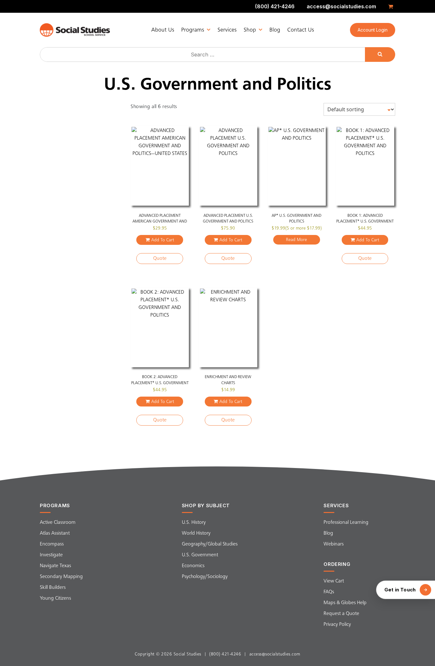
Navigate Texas (55, 565)
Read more (296, 240)
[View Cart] (391, 6)
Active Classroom (57, 522)
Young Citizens (55, 598)
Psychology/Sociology (205, 576)
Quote (160, 258)
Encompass (52, 544)
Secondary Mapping (61, 576)
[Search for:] (203, 54)
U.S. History (194, 522)
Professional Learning (346, 522)
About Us (162, 30)
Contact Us (300, 30)
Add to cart (162, 240)
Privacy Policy (337, 624)
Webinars (334, 544)
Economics (193, 565)
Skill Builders (53, 587)
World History (196, 533)
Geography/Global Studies (210, 544)
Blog (274, 30)
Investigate (51, 555)
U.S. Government (200, 555)
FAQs (329, 592)
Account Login (373, 30)
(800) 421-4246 (275, 6)
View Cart (334, 581)
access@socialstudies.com (341, 6)
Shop (250, 30)
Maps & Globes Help (345, 602)
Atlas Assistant (55, 533)
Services (227, 30)
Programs (192, 30)
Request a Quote (341, 613)
